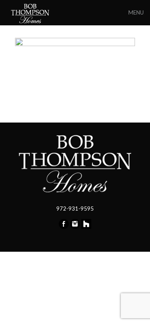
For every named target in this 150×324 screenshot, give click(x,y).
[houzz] (86, 226)
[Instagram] (75, 226)
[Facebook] (64, 226)
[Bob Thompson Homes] (30, 12)
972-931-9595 (75, 208)
